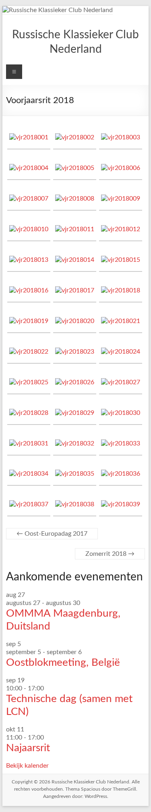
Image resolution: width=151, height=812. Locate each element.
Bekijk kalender (27, 765)
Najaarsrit (28, 748)
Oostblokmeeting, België (63, 662)
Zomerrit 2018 (109, 554)
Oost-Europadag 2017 (52, 533)
